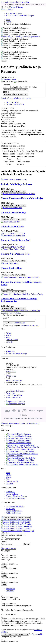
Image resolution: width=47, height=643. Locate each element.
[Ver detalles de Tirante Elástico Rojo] (10, 263)
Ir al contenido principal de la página (15, 2)
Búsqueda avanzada (8, 549)
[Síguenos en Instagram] (15, 404)
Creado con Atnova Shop (29, 423)
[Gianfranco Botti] (8, 80)
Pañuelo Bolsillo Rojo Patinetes (16, 184)
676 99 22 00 (11, 372)
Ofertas (8, 333)
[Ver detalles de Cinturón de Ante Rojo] (10, 222)
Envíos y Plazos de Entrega (16, 353)
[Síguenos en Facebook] (15, 401)
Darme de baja (19, 323)
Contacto (9, 342)
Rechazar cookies (21, 634)
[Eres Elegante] (7, 9)
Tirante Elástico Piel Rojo (13, 212)
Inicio (8, 473)
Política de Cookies (13, 397)
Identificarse (10, 589)
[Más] (12, 87)
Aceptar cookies (7, 634)
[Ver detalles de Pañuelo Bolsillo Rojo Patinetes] (14, 180)
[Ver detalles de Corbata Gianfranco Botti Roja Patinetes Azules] (20, 277)
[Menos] (4, 87)
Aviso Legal (10, 393)
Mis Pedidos (10, 351)
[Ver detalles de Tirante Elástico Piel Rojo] (11, 208)
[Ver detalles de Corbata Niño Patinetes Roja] (13, 249)
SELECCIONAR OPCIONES (13, 233)
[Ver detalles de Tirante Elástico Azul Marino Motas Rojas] (18, 194)
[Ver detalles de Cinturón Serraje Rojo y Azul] (13, 235)
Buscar (26, 544)
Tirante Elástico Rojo (11, 268)
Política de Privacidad (29, 325)
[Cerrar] (2, 50)
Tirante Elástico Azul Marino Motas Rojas (22, 198)
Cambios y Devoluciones (15, 498)
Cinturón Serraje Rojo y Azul (15, 240)
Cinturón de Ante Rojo (12, 226)
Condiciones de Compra (15, 391)
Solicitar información (23, 98)
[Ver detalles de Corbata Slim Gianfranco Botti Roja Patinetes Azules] (22, 294)
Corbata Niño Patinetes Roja (15, 254)
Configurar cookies (36, 634)
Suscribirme (8, 323)
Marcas (8, 335)
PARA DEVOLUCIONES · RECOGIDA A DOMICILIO (23, 4)
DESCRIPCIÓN (12, 102)
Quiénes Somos (12, 340)
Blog (8, 337)
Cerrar (4, 61)
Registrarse (10, 591)
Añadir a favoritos (8, 98)
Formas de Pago (12, 494)
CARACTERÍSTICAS (15, 104)
